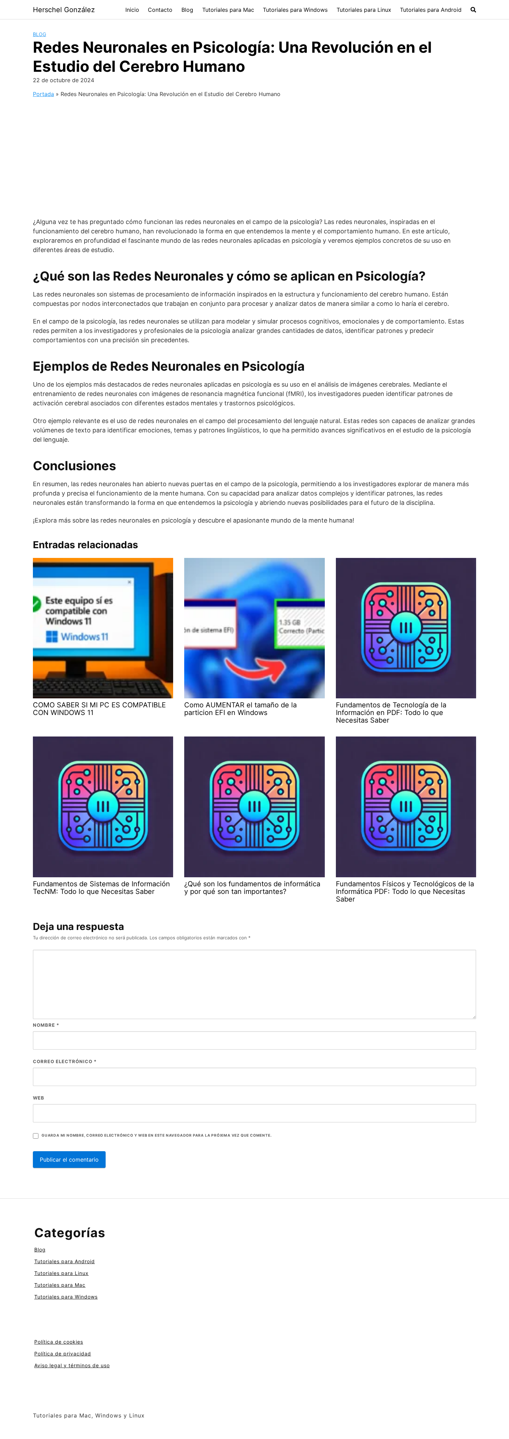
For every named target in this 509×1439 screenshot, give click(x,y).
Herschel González (64, 9)
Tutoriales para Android (431, 9)
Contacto (160, 9)
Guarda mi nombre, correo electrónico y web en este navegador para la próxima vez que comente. (156, 1135)
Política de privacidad (62, 1353)
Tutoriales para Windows (295, 9)
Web (38, 1098)
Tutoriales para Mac (228, 9)
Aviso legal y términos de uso (72, 1365)
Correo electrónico (65, 1061)
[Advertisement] (254, 152)
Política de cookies (58, 1342)
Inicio (132, 9)
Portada (43, 94)
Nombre (46, 1025)
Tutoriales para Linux (364, 9)
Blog (187, 9)
